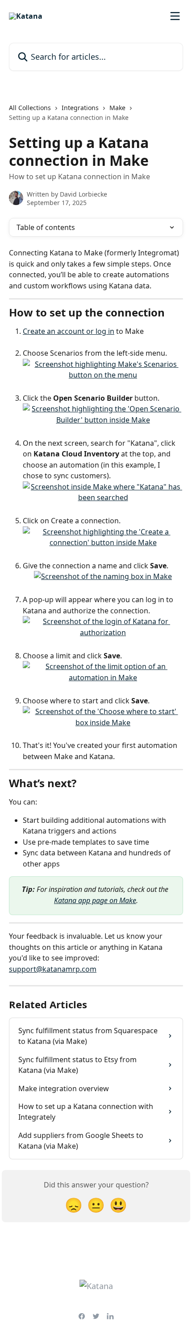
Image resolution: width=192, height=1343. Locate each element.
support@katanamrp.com (52, 969)
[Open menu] (175, 16)
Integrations (80, 107)
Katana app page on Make (95, 900)
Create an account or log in (68, 331)
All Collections (30, 107)
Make (117, 107)
